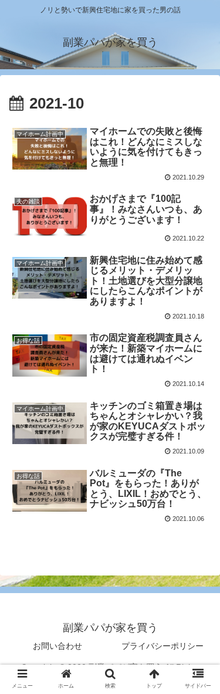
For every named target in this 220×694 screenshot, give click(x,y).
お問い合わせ (57, 646)
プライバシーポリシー (162, 646)
